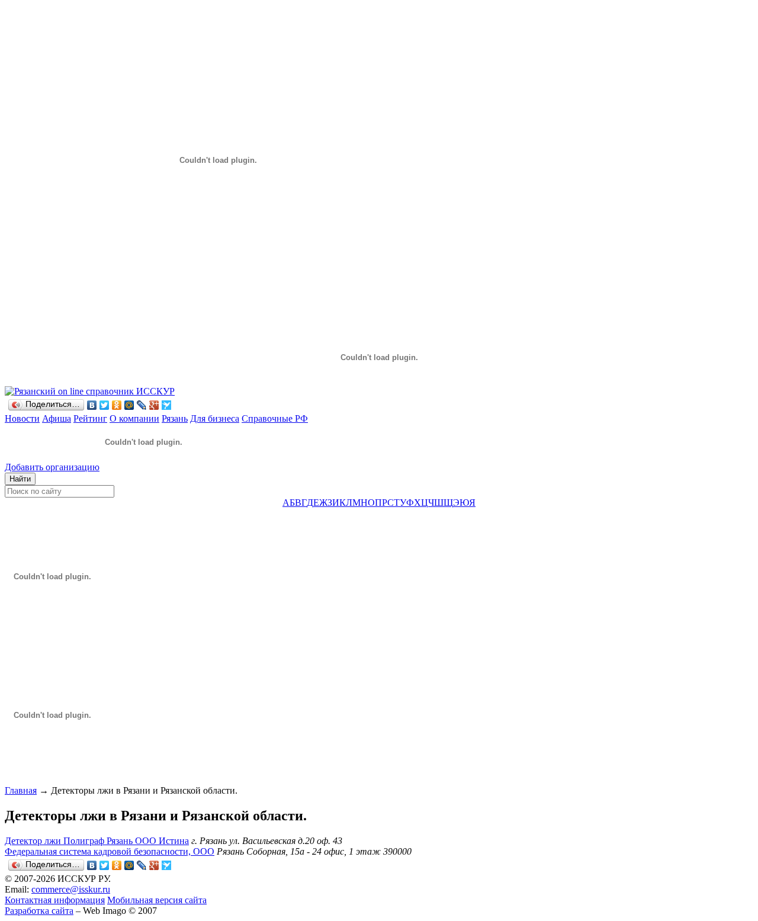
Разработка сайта (39, 911)
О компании (134, 418)
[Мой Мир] (129, 405)
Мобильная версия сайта (157, 900)
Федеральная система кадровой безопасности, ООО (109, 851)
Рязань (175, 418)
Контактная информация (55, 900)
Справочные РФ (275, 418)
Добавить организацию (52, 467)
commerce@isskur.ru (70, 889)
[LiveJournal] (142, 405)
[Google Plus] (154, 405)
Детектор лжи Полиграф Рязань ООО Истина (97, 841)
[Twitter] (104, 405)
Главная (21, 790)
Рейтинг (90, 418)
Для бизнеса (214, 418)
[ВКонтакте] (92, 405)
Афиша (56, 418)
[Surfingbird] (166, 405)
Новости (22, 418)
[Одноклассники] (117, 405)
